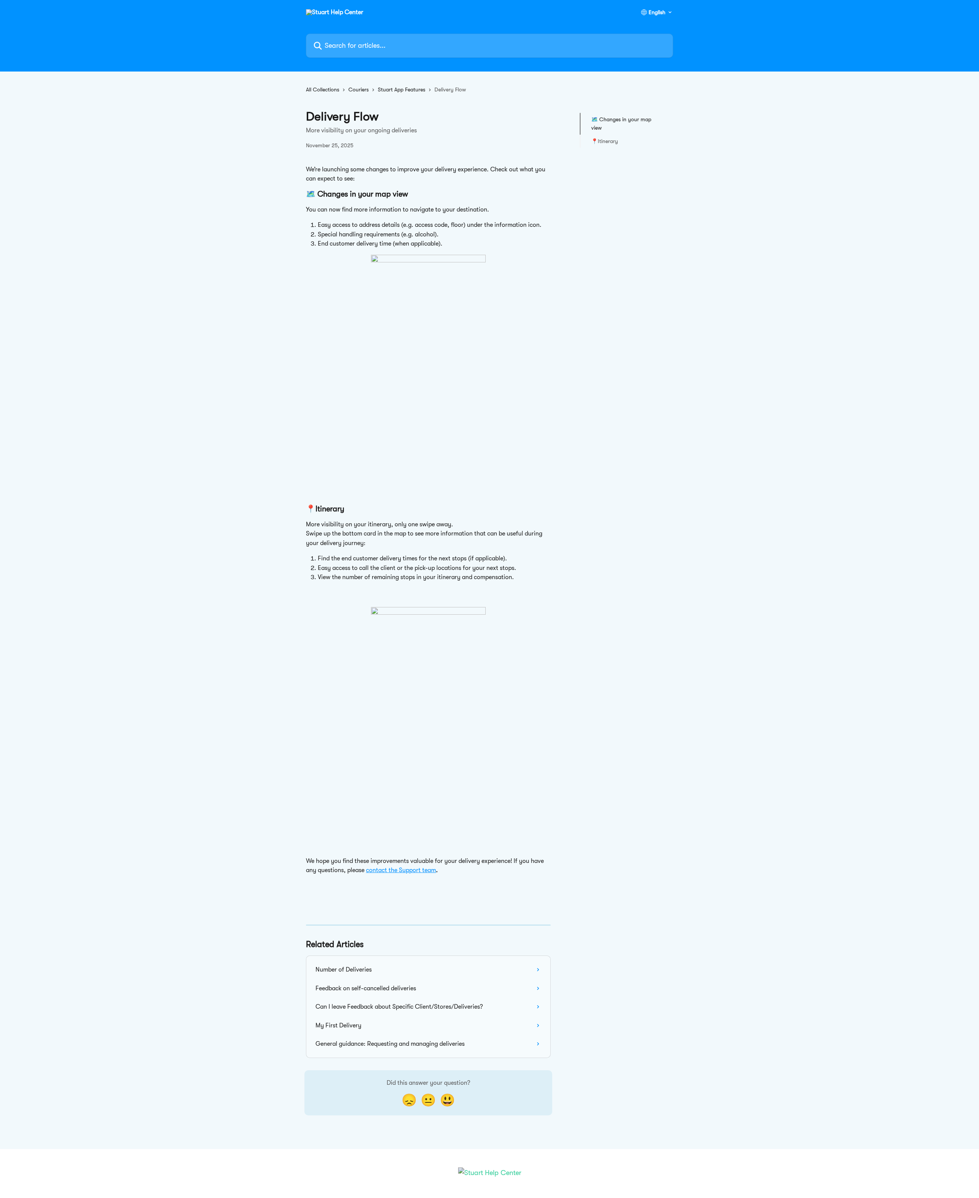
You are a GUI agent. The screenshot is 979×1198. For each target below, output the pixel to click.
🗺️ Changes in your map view (621, 123)
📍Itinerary (604, 141)
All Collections (322, 89)
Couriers (358, 89)
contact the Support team (401, 870)
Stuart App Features (401, 89)
